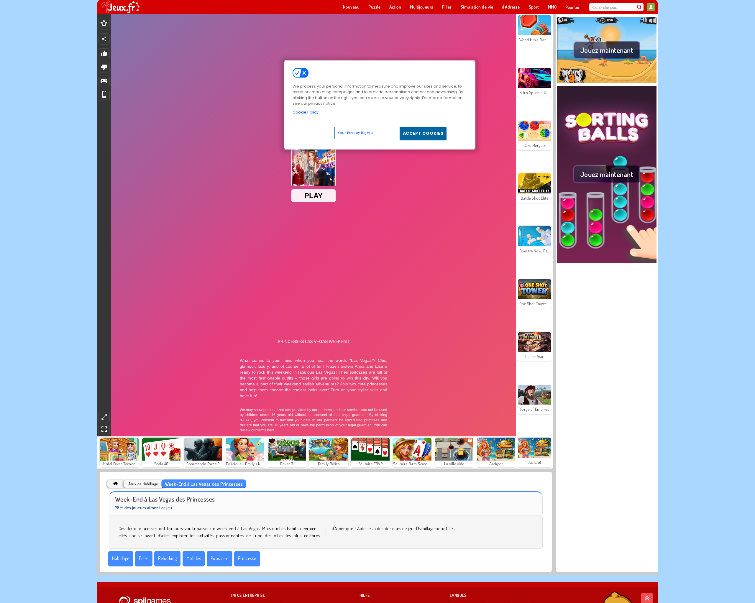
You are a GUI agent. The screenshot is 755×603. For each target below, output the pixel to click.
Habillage (120, 558)
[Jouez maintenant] (606, 82)
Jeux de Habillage (143, 483)
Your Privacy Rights (355, 132)
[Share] (104, 39)
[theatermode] (104, 417)
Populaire (220, 558)
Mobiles (193, 558)
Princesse (247, 558)
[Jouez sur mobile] (104, 95)
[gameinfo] (104, 81)
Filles (144, 558)
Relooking (167, 558)
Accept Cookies (423, 133)
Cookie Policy (306, 112)
